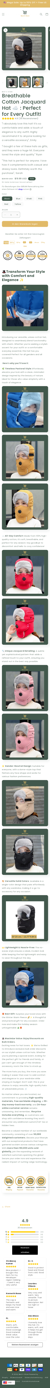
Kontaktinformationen (30, 1381)
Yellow (18, 204)
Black (7, 198)
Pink (40, 198)
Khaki (29, 198)
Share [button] (7, 1206)
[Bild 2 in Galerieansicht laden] (25, 82)
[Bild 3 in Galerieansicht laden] (38, 82)
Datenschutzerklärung (34, 1377)
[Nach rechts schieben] (47, 83)
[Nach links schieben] (3, 83)
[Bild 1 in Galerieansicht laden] (12, 82)
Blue (18, 198)
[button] (3, 14)
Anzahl (5, 210)
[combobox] (8, 1383)
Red (6, 204)
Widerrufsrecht (16, 1377)
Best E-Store (23, 1374)
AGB (46, 1377)
